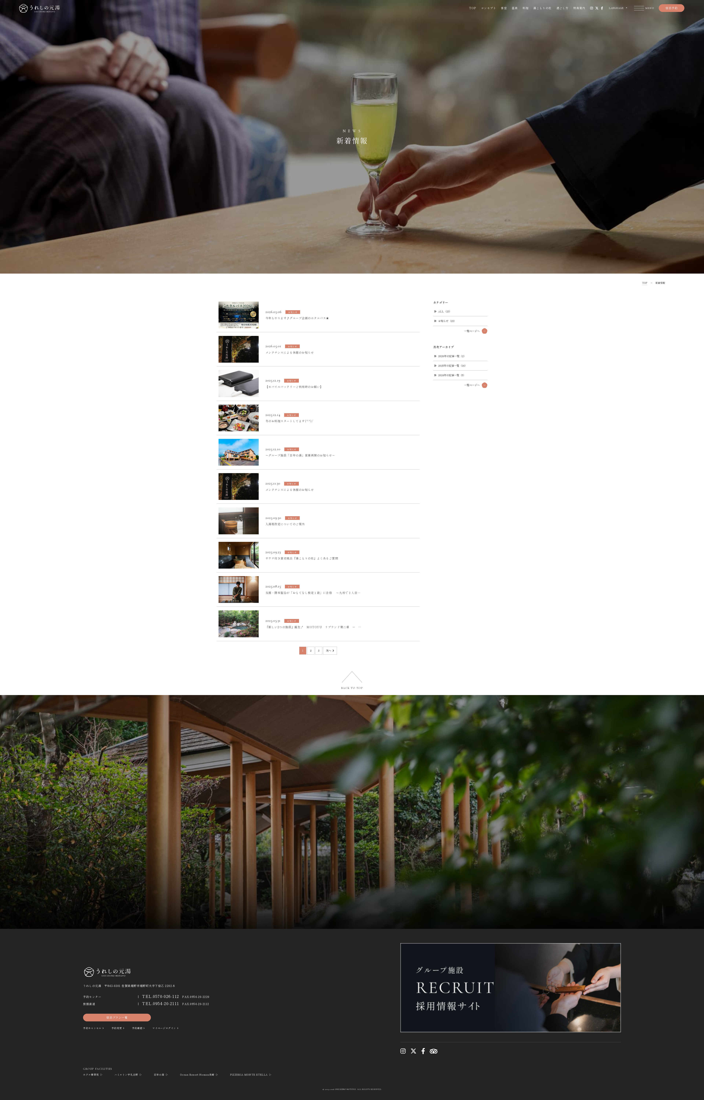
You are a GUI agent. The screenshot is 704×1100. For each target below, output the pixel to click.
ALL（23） (445, 311)
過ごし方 (562, 8)
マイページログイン (164, 1028)
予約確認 (137, 1028)
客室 (504, 8)
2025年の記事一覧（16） (452, 365)
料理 (525, 8)
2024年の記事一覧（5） (452, 375)
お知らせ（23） (447, 321)
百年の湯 (159, 1074)
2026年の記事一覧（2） (452, 356)
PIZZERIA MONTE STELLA (249, 1074)
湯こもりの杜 (542, 8)
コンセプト (488, 8)
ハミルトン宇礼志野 (126, 1074)
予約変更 (116, 1028)
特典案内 (579, 8)
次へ (328, 650)
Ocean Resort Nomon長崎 (197, 1074)
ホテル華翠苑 (91, 1074)
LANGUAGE (616, 8)
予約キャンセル (92, 1028)
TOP (472, 8)
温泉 (515, 8)
